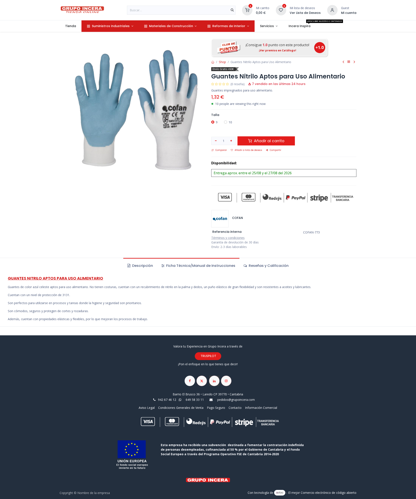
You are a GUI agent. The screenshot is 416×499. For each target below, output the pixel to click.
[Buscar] (232, 10)
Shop (222, 62)
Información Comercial (261, 408)
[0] (247, 10)
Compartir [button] (275, 150)
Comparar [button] (221, 150)
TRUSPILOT (208, 356)
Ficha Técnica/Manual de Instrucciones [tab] (200, 265)
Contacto (235, 408)
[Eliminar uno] (215, 141)
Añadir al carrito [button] (268, 141)
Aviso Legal (147, 408)
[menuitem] (70, 26)
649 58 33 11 (195, 400)
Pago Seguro (216, 408)
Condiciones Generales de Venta (180, 408)
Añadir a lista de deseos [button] (248, 150)
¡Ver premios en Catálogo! (277, 50)
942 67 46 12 (167, 400)
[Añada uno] (231, 141)
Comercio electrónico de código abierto (328, 492)
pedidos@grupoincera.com (236, 400)
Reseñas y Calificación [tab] (268, 265)
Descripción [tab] (142, 265)
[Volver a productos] (348, 62)
